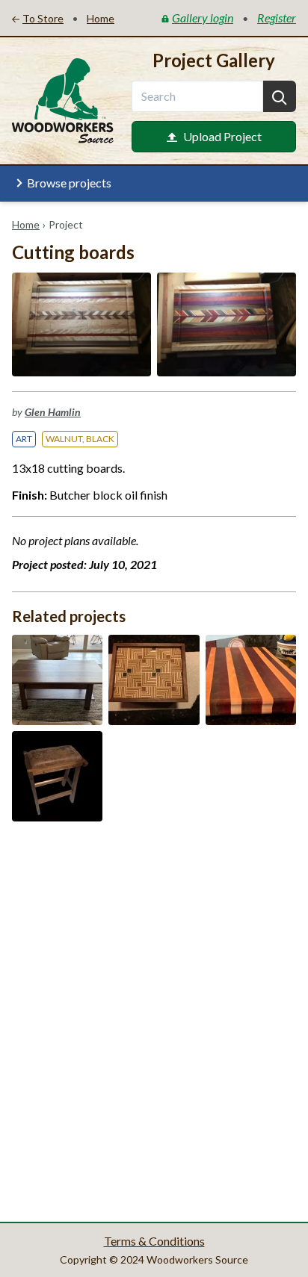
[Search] (279, 96)
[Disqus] (154, 1020)
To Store (43, 18)
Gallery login (202, 17)
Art (24, 438)
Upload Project (222, 136)
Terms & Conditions (154, 1241)
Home (26, 224)
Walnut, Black (80, 438)
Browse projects (69, 182)
